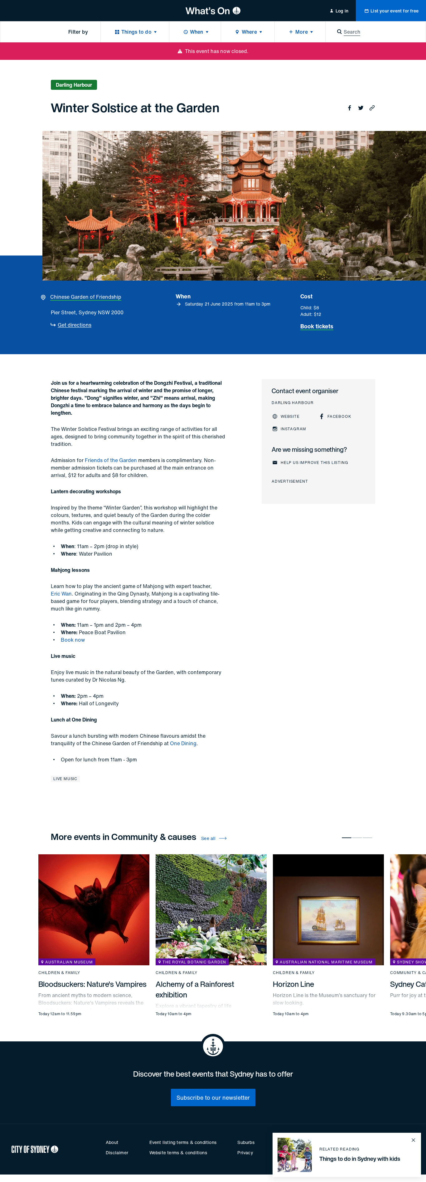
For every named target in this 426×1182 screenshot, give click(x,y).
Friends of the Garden (111, 460)
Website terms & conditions (178, 1152)
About (112, 1142)
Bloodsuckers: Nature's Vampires (92, 984)
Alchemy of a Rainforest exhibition (195, 989)
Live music (65, 778)
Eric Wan (61, 593)
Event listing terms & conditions (182, 1142)
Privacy (245, 1152)
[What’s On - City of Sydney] (213, 10)
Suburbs (245, 1142)
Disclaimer (117, 1152)
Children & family (59, 972)
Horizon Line (293, 984)
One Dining (183, 743)
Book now (73, 640)
